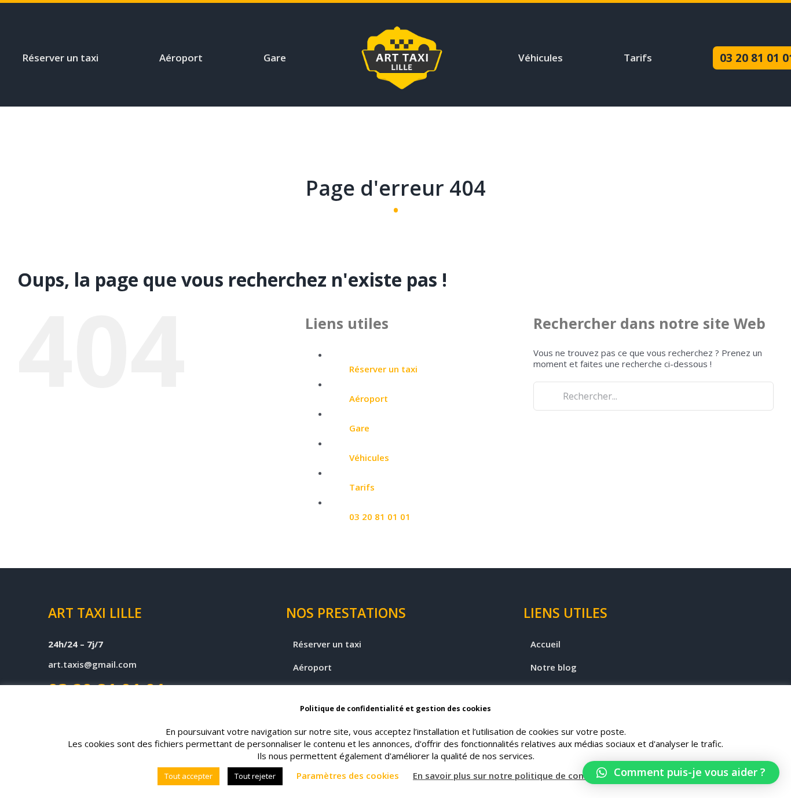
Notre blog (553, 667)
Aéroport (368, 398)
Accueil (545, 644)
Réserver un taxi (383, 369)
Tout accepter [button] (188, 776)
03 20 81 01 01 (380, 516)
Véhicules (369, 457)
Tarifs (362, 487)
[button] (681, 772)
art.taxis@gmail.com (92, 664)
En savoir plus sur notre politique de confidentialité (522, 775)
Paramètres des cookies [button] (347, 775)
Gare (359, 428)
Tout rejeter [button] (255, 776)
